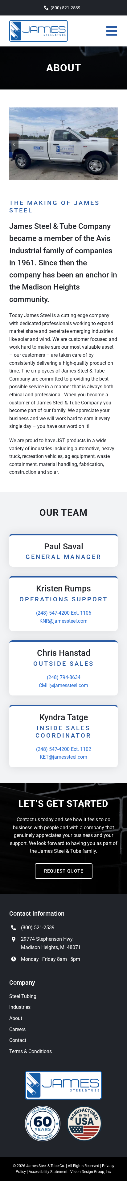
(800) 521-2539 (38, 927)
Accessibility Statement (48, 1172)
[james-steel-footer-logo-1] (63, 1073)
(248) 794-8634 (63, 677)
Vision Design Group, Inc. (91, 1172)
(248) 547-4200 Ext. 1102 (63, 749)
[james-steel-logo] (38, 22)
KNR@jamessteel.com (63, 621)
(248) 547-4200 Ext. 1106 (63, 613)
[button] (13, 144)
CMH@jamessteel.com (63, 685)
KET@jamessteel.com (63, 757)
